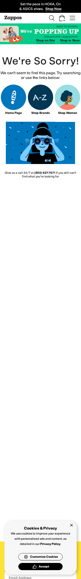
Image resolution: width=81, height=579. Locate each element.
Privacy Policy (50, 544)
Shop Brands (40, 113)
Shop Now (53, 9)
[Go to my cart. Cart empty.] (62, 18)
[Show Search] (51, 18)
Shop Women (67, 113)
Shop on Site (45, 40)
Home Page (13, 113)
